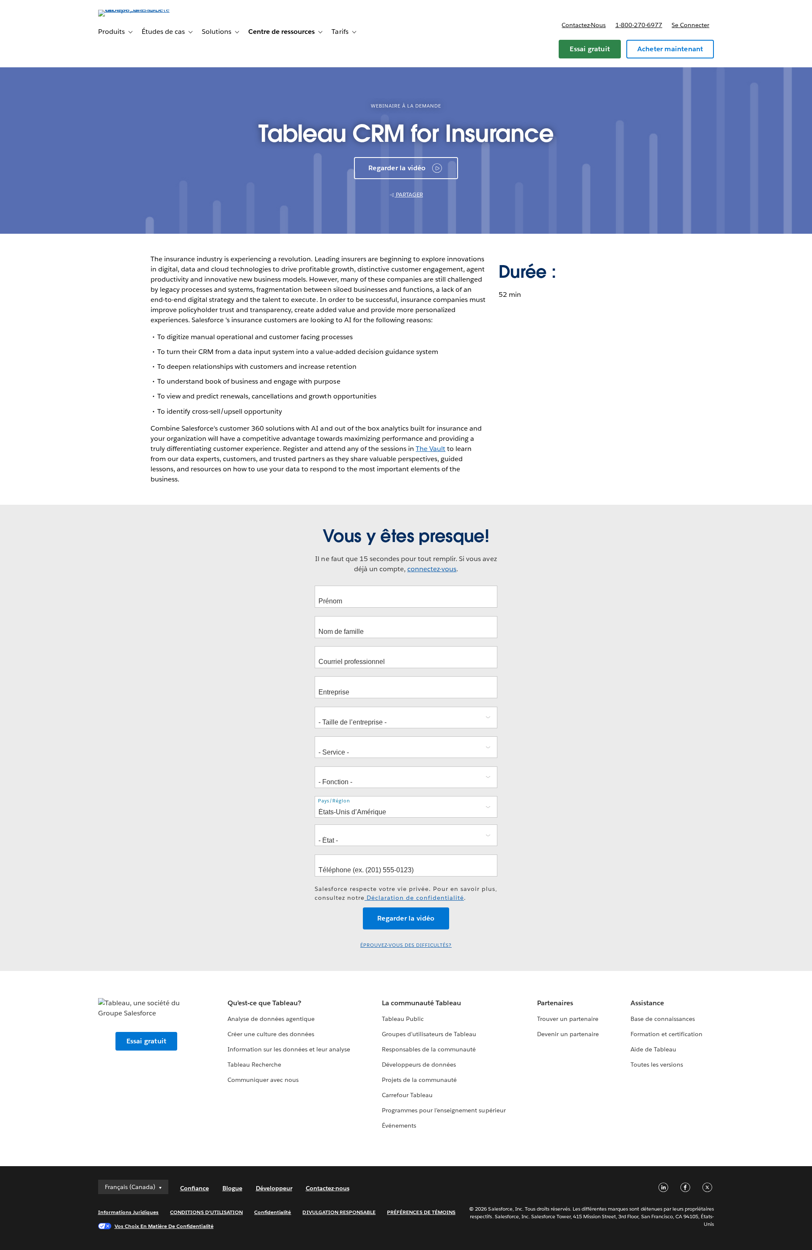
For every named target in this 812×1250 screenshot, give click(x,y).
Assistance (647, 1002)
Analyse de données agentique (271, 1019)
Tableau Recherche (254, 1064)
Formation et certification (667, 1034)
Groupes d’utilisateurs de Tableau (429, 1034)
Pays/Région (334, 801)
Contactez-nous (584, 25)
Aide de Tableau (653, 1049)
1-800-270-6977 (638, 25)
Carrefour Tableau (407, 1095)
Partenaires (555, 1002)
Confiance (194, 1188)
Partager (409, 194)
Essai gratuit (590, 48)
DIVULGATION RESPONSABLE (339, 1212)
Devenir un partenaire (568, 1034)
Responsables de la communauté (429, 1049)
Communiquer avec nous (263, 1080)
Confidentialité (272, 1212)
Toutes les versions (657, 1064)
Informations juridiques (128, 1212)
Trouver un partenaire (567, 1019)
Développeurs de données (419, 1064)
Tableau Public (403, 1019)
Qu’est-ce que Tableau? (264, 1002)
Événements (399, 1125)
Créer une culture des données (271, 1034)
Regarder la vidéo (396, 167)
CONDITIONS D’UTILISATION (206, 1212)
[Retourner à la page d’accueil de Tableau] (134, 9)
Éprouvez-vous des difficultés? (406, 945)
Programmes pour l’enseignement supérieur (444, 1110)
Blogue (232, 1188)
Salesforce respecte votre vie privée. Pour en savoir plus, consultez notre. (406, 893)
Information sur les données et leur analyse (289, 1049)
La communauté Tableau (421, 1002)
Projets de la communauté (419, 1080)
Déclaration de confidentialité (414, 898)
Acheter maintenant (670, 48)
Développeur (274, 1188)
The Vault (430, 448)
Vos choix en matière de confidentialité (164, 1226)
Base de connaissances (663, 1019)
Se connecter (690, 25)
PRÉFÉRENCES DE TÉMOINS (421, 1212)
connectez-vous (431, 568)
